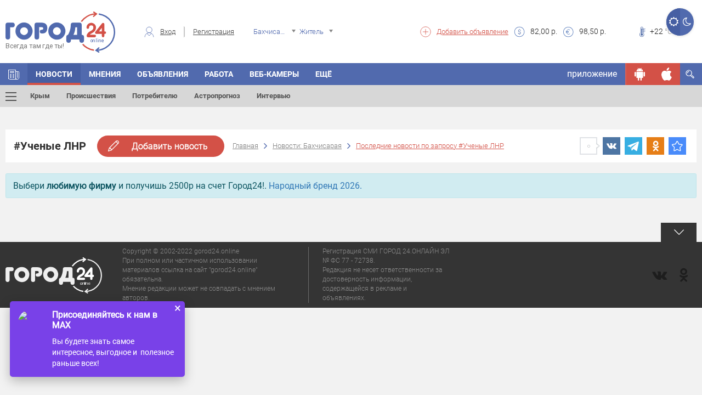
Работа (219, 74)
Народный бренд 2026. (315, 185)
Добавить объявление (472, 31)
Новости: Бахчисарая (307, 146)
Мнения (105, 74)
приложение (592, 74)
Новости (54, 74)
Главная (245, 146)
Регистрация (213, 31)
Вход (168, 31)
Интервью (274, 96)
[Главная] (13, 74)
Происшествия (91, 96)
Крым (40, 96)
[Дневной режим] (673, 22)
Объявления (162, 74)
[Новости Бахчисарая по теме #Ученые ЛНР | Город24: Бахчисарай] (677, 146)
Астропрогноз (217, 96)
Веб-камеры (274, 74)
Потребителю (155, 96)
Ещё (323, 74)
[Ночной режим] (687, 22)
